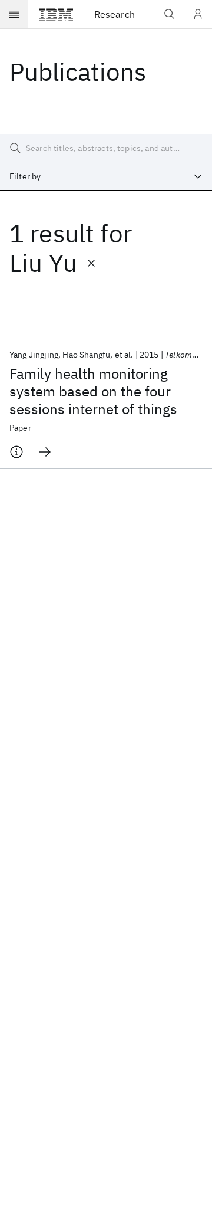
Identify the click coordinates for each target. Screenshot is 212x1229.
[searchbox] (106, 148)
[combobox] (106, 176)
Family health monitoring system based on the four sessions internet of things (93, 391)
